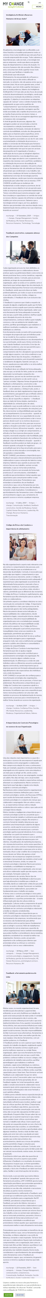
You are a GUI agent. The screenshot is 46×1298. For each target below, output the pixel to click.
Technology (26, 223)
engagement (27, 956)
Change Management (23, 218)
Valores (34, 713)
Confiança (24, 708)
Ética (30, 708)
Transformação (12, 515)
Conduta (16, 708)
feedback (27, 505)
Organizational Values (22, 713)
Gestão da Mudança (23, 508)
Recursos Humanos (13, 223)
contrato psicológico (14, 956)
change (11, 218)
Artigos (36, 216)
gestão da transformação (25, 958)
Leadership (31, 510)
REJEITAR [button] (20, 1295)
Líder (32, 1278)
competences (24, 1273)
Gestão (36, 708)
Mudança (9, 713)
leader (18, 1278)
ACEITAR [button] (8, 1295)
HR (17, 221)
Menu (39, 7)
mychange (10, 216)
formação (28, 1275)
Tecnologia (35, 223)
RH (23, 963)
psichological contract (29, 961)
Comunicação (18, 505)
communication (12, 1273)
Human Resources (26, 221)
